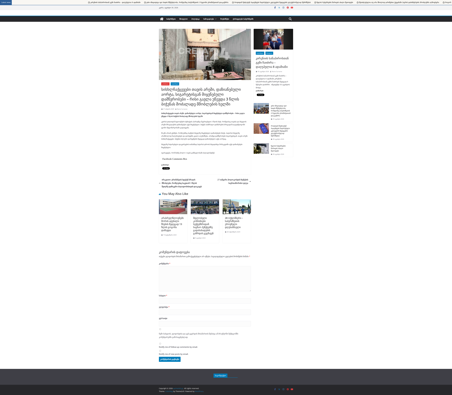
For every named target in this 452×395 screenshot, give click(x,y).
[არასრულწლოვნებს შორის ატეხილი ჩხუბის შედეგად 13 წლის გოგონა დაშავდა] (173, 201)
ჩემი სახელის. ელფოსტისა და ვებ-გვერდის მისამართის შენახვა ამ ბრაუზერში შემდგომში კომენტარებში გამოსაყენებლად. (198, 335)
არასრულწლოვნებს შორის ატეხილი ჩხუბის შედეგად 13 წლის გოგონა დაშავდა (172, 224)
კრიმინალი (165, 84)
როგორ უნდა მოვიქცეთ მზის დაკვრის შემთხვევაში (339, 2)
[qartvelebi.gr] (162, 19)
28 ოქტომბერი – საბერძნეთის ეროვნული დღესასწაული (234, 222)
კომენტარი (164, 263)
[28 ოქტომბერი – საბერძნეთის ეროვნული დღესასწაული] (237, 201)
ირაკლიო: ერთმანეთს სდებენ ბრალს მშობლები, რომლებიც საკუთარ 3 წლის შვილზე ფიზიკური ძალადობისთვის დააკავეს (182, 183)
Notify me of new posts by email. (173, 354)
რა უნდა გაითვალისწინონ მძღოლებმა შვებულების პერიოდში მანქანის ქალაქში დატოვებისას (402, 2)
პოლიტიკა (195, 19)
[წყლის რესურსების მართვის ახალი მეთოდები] (261, 150)
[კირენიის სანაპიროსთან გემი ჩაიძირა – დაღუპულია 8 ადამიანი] (273, 39)
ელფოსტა (164, 307)
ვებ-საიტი (163, 318)
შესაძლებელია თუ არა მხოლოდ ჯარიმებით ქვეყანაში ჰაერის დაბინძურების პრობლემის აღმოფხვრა (272, 2)
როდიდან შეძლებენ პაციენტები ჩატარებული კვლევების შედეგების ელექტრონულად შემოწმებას (146, 2)
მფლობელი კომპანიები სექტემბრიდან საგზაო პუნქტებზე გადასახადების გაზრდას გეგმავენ (203, 225)
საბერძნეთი (171, 19)
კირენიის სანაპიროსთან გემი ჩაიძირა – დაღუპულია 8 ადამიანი (272, 62)
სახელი (163, 295)
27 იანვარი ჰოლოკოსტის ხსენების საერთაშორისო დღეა (232, 181)
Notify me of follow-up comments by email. (178, 347)
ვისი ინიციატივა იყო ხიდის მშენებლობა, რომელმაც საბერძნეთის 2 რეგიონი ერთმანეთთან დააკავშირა (61, 2)
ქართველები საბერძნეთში (243, 19)
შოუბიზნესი (224, 19)
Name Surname (182, 109)
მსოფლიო (183, 19)
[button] (215, 19)
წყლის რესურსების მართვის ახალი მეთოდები (208, 2)
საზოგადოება (208, 19)
